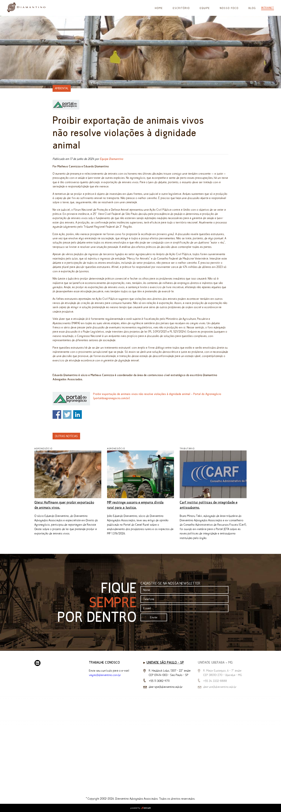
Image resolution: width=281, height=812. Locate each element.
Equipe (205, 8)
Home (159, 8)
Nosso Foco (229, 8)
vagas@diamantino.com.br (105, 675)
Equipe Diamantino (111, 159)
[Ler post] (67, 497)
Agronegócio (43, 448)
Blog (252, 8)
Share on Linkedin (77, 414)
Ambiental (61, 88)
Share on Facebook (57, 414)
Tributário (187, 448)
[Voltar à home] (26, 11)
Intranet (267, 7)
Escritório (181, 8)
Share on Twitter (67, 414)
